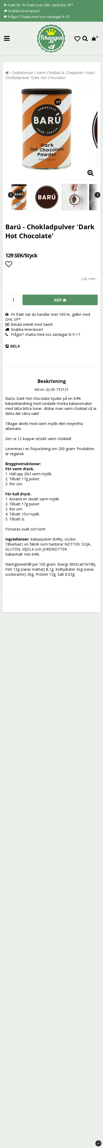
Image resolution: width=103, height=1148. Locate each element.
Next (97, 195)
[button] (77, 38)
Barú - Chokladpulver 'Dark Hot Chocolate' (51, 75)
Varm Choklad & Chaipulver (60, 72)
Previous (11, 195)
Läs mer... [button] (89, 278)
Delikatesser (22, 72)
